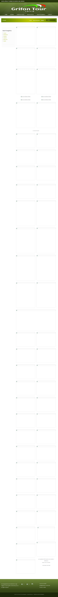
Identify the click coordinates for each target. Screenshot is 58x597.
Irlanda (5, 40)
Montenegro (6, 34)
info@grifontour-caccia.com (44, 585)
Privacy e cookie (42, 587)
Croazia (5, 33)
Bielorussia (5, 39)
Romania (5, 36)
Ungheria (5, 37)
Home (30, 20)
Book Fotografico (36, 20)
